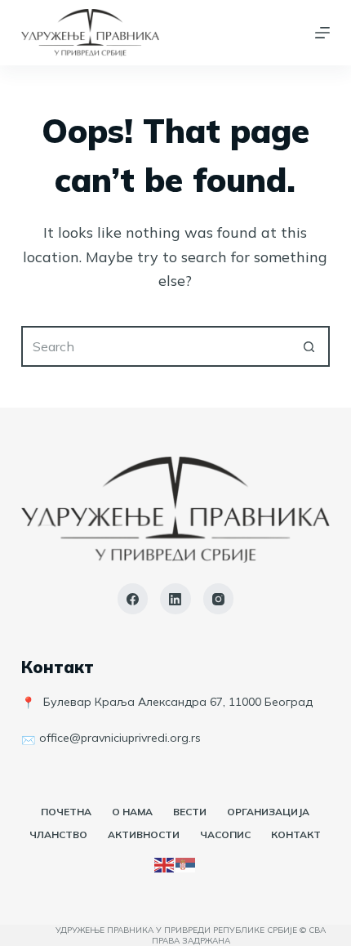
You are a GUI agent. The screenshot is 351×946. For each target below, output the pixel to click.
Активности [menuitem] (144, 834)
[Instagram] (218, 598)
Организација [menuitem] (268, 811)
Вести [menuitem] (190, 811)
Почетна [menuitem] (66, 811)
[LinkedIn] (175, 598)
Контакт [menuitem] (296, 834)
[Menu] (322, 32)
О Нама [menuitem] (132, 811)
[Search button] (309, 346)
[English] (165, 863)
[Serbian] (186, 863)
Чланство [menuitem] (58, 834)
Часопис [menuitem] (225, 834)
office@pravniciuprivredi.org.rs (120, 737)
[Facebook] (133, 598)
